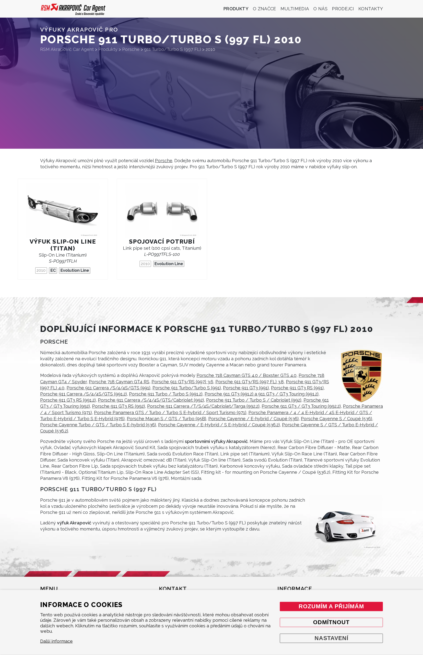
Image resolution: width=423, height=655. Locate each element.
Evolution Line (74, 270)
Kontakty (370, 8)
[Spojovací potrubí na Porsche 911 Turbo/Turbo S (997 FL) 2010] (162, 210)
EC (53, 270)
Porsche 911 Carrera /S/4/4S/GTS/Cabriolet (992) (151, 400)
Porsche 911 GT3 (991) (246, 387)
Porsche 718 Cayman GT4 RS (119, 381)
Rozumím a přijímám (331, 606)
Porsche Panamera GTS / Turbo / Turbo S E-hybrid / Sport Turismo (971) (170, 412)
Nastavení (331, 638)
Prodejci (343, 8)
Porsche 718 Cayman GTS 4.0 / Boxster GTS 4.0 (246, 375)
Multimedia (295, 8)
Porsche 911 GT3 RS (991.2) (68, 400)
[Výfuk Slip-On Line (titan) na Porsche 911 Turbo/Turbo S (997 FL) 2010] (63, 210)
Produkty (235, 8)
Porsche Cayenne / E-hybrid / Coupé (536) (253, 418)
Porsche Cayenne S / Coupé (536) (336, 418)
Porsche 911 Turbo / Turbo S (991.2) (165, 393)
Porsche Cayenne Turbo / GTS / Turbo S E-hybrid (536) (98, 424)
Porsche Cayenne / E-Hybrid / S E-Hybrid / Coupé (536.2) (219, 424)
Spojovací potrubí (162, 241)
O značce (264, 8)
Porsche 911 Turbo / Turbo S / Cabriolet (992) (253, 400)
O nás (320, 8)
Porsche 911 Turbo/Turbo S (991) (187, 387)
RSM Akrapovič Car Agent (67, 49)
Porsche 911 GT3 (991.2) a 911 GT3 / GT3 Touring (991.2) (261, 393)
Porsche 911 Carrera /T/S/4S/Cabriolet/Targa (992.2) (203, 406)
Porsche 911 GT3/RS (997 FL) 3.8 (249, 381)
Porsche (163, 160)
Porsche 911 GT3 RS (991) (297, 387)
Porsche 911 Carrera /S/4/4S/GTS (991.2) (83, 393)
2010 (41, 270)
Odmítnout (331, 622)
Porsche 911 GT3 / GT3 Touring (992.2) (301, 406)
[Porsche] (361, 375)
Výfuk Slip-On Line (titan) (63, 245)
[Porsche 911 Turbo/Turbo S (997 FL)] (346, 522)
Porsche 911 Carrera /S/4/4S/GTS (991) (108, 387)
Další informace (56, 641)
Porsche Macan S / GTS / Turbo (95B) (166, 418)
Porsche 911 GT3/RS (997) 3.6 (182, 381)
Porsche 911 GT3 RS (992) (118, 406)
